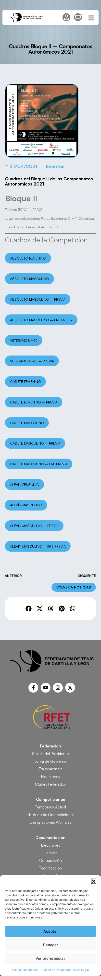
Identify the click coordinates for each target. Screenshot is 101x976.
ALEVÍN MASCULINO (26, 505)
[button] (93, 881)
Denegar (50, 945)
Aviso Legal (81, 970)
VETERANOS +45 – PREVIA (32, 361)
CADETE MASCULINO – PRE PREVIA (38, 464)
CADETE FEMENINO (25, 381)
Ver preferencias (50, 958)
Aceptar (50, 931)
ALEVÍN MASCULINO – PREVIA (34, 526)
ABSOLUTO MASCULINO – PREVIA (37, 299)
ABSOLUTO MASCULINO (29, 279)
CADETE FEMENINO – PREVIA (33, 402)
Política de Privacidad (56, 970)
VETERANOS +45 (24, 340)
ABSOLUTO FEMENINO (28, 258)
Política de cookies (25, 970)
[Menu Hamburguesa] (91, 18)
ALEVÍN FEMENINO (24, 484)
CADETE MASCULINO (27, 423)
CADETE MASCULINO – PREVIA (35, 443)
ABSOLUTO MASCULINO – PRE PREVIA (41, 320)
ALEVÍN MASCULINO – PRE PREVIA (38, 546)
